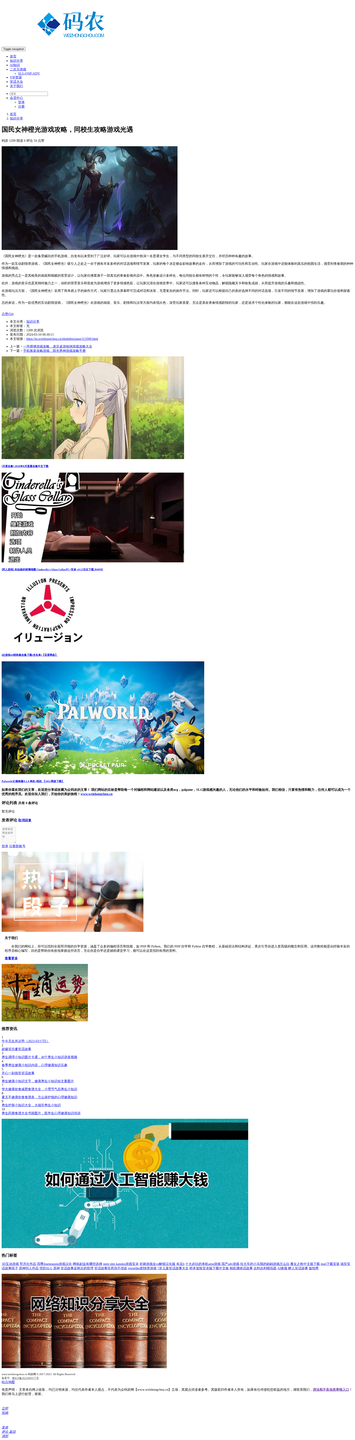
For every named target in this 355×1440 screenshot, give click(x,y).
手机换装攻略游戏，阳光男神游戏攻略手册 (54, 350)
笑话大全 (16, 81)
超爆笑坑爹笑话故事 (16, 1049)
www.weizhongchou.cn (97, 794)
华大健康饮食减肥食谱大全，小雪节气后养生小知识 (39, 1089)
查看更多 (11, 958)
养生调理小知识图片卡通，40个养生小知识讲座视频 (39, 1057)
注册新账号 (17, 846)
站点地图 (8, 1382)
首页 (13, 56)
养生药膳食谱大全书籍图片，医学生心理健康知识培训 (41, 1113)
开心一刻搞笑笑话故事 (18, 1073)
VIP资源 (16, 77)
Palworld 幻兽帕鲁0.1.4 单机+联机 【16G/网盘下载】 (33, 781)
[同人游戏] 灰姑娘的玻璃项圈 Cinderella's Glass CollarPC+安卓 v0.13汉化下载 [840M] (52, 569)
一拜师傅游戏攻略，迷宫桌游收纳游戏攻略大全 (57, 346)
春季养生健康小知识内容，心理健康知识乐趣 (34, 1065)
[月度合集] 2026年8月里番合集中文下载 (25, 466)
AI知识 (15, 65)
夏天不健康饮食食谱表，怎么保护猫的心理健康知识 (39, 1097)
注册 (21, 106)
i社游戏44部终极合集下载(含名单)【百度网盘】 (30, 654)
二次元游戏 (18, 69)
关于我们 (16, 86)
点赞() (8, 314)
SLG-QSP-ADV (29, 73)
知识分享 (16, 60)
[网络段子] (72, 930)
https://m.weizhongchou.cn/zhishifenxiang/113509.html (62, 339)
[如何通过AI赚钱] (125, 1247)
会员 (16, 98)
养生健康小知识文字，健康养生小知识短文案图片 (38, 1081)
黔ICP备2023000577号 (25, 1378)
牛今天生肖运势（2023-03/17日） (26, 1041)
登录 (21, 102)
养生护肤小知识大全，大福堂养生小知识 (31, 1105)
